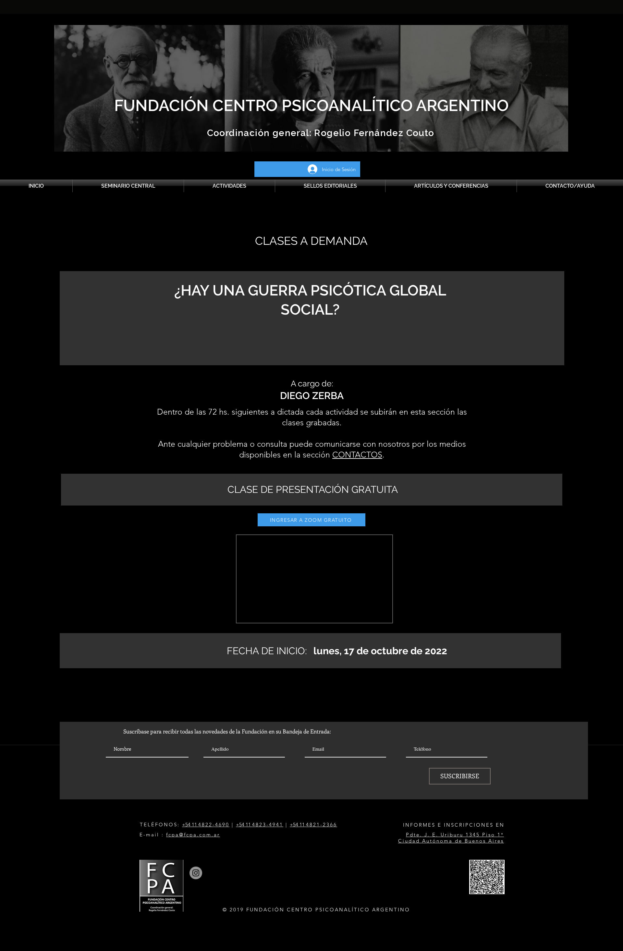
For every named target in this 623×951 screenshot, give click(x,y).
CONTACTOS (357, 454)
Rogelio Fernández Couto (373, 133)
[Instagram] (195, 873)
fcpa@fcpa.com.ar (193, 835)
